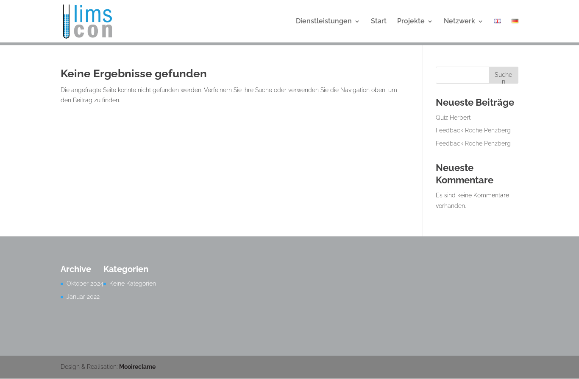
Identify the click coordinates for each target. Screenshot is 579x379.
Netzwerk (459, 21)
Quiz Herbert (453, 117)
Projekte (411, 21)
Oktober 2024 (85, 283)
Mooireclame (137, 366)
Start (379, 21)
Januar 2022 (83, 296)
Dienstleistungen (324, 21)
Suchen (503, 77)
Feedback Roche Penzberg (473, 130)
